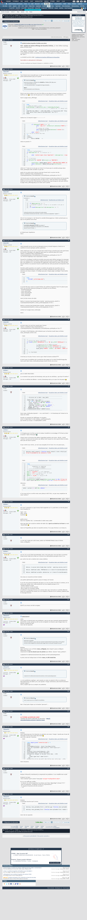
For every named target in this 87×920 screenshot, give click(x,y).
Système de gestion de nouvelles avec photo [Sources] (28, 24)
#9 (68, 501)
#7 (68, 386)
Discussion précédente (30, 836)
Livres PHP (37, 8)
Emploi (46, 1)
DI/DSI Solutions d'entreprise (15, 3)
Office (69, 3)
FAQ (21, 1)
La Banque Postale (20, 861)
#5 (68, 319)
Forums (8, 1)
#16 (68, 691)
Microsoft (37, 3)
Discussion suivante (42, 836)
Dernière (66, 21)
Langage (16, 15)
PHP (49, 6)
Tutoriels (15, 1)
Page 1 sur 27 (47, 20)
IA (28, 3)
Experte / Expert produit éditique (21, 859)
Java (42, 3)
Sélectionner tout (43, 101)
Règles (30, 11)
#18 (68, 726)
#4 (68, 240)
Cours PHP (23, 8)
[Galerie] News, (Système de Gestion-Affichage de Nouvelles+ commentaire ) (22, 868)
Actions (12, 11)
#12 (68, 599)
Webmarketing (75, 6)
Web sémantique (66, 6)
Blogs (26, 1)
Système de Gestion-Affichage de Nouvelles (47, 57)
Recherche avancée (81, 11)
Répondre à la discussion (11, 21)
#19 (68, 768)
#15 (68, 664)
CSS (23, 6)
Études (52, 1)
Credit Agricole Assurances (23, 855)
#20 (68, 794)
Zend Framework (68, 8)
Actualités (13, 827)
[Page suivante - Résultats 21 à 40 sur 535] (63, 21)
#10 (68, 534)
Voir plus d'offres (55, 862)
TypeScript (57, 6)
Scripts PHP (44, 8)
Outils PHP (50, 8)
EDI (52, 3)
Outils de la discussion (56, 37)
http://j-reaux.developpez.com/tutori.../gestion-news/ (35, 719)
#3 (68, 189)
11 (59, 20)
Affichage (65, 37)
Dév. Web (47, 3)
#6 (68, 367)
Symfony (61, 8)
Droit (58, 1)
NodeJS (44, 6)
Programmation (58, 3)
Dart (26, 6)
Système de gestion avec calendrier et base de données (22, 877)
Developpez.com (58, 888)
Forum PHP (11, 8)
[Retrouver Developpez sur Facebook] (85, 8)
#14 (68, 631)
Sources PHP (31, 8)
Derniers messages (5, 11)
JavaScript (38, 6)
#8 (68, 427)
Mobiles (74, 3)
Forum (6, 15)
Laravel (56, 8)
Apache (14, 6)
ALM (32, 3)
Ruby (52, 6)
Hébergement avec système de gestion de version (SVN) (17, 874)
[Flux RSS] (82, 8)
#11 (68, 548)
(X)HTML (82, 6)
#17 (68, 711)
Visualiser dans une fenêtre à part (58, 101)
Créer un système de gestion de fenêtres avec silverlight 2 (17, 871)
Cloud (25, 3)
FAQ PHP (18, 8)
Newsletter (38, 1)
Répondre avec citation (56, 66)
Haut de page (66, 888)
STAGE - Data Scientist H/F (19, 853)
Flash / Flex (31, 6)
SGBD (64, 3)
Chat (31, 1)
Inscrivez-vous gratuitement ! (32, 9)
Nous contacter (50, 888)
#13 (68, 613)
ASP (19, 6)
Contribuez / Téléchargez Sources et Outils (31, 15)
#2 (68, 69)
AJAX (10, 6)
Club (63, 1)
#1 (68, 39)
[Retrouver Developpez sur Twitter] (83, 8)
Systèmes (80, 3)
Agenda (22, 11)
